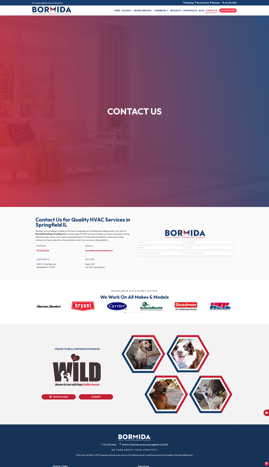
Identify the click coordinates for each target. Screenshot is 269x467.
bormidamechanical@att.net (99, 250)
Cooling (125, 10)
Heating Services (142, 10)
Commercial (160, 10)
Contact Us (211, 10)
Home (117, 10)
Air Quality (175, 10)
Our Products (190, 10)
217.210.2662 (43, 250)
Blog (201, 10)
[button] (130, 312)
